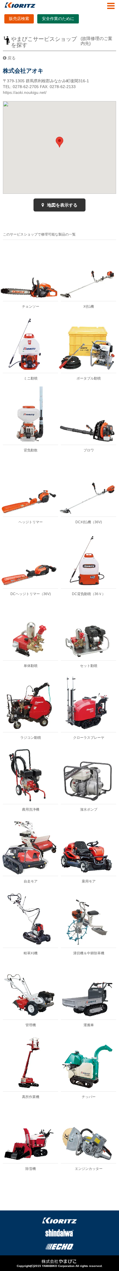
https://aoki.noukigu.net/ (25, 92)
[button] (59, 142)
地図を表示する (61, 205)
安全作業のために (58, 18)
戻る (11, 58)
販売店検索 (19, 18)
